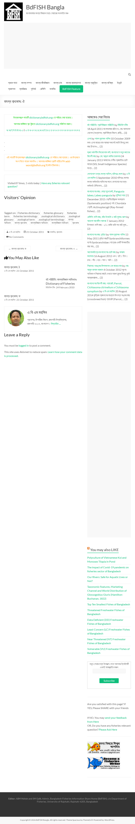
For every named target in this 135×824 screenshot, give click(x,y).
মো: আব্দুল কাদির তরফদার (110, 156)
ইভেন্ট (119, 82)
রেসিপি (42, 88)
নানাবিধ (52, 88)
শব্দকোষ (75, 222)
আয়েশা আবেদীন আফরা (96, 220)
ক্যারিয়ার (23, 88)
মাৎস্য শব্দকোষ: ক (17, 248)
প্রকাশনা (11, 88)
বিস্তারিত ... (56, 323)
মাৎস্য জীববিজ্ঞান (42, 82)
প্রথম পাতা (12, 82)
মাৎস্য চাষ (58, 82)
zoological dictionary (53, 216)
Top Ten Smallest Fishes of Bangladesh (108, 604)
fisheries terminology (25, 216)
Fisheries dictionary (29, 212)
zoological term (26, 219)
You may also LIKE (104, 549)
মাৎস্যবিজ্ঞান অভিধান (39, 222)
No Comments (16, 236)
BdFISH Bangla (45, 7)
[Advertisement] (67, 46)
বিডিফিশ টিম (50, 287)
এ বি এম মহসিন (14, 232)
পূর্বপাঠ (33, 88)
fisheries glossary (53, 212)
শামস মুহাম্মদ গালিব (102, 138)
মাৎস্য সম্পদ (26, 82)
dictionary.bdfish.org (41, 117)
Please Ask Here (108, 729)
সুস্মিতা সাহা (120, 195)
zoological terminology (51, 219)
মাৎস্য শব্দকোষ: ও (69, 248)
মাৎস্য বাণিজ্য (107, 82)
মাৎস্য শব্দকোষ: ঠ (12, 267)
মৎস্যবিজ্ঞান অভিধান (60, 222)
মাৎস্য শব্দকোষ (21, 222)
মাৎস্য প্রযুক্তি (91, 82)
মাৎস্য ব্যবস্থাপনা (73, 82)
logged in (24, 345)
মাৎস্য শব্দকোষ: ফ (12, 296)
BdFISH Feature (71, 88)
